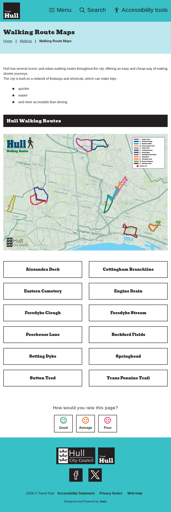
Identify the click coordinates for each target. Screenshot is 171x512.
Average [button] (85, 427)
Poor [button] (108, 427)
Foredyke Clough (43, 313)
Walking (26, 41)
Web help (134, 493)
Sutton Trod (43, 378)
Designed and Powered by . (85, 501)
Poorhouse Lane (43, 335)
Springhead (128, 356)
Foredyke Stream (128, 313)
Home (8, 41)
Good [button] (63, 427)
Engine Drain (128, 291)
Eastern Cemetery (43, 291)
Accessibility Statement (75, 493)
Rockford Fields (128, 335)
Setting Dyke (42, 356)
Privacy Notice (110, 493)
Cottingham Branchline (128, 269)
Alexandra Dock (43, 269)
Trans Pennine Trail (128, 378)
